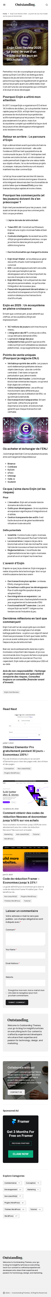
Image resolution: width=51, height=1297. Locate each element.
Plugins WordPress (12, 773)
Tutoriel (36, 834)
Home (5, 14)
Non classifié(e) (24, 768)
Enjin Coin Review (11, 692)
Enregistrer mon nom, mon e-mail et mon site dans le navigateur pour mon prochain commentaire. (26, 993)
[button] (4, 4)
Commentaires (12, 1183)
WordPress (8, 839)
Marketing (8, 834)
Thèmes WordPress (12, 901)
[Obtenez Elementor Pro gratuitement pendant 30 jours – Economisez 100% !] (25, 727)
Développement (13, 1189)
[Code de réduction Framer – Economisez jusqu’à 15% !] (25, 859)
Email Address (13, 963)
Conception (9, 768)
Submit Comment (17, 1002)
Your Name (11, 949)
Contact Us (16, 1092)
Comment (11, 929)
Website (9, 977)
